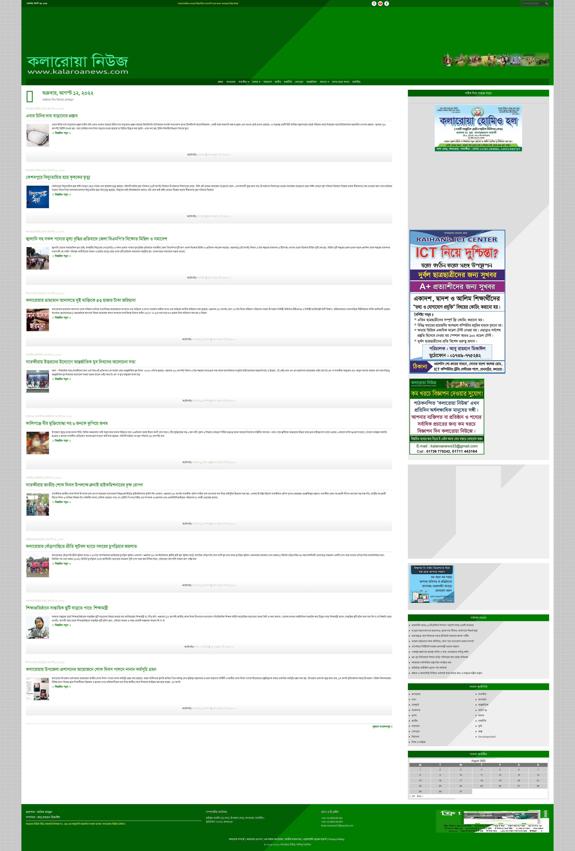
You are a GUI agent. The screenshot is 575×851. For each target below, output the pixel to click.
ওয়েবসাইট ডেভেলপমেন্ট (314, 839)
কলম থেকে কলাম (340, 81)
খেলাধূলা (299, 81)
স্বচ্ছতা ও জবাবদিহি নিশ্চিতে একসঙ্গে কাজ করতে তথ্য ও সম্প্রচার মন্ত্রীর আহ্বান (447, 673)
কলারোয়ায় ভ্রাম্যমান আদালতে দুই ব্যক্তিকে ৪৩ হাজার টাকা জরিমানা (81, 300)
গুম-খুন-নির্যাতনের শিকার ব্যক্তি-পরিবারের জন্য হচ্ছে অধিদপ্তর (440, 657)
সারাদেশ (268, 81)
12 (500, 775)
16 (440, 780)
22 (420, 785)
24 (461, 785)
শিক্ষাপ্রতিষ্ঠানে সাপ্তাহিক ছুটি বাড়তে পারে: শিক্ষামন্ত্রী (67, 607)
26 (500, 785)
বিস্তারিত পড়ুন (61, 133)
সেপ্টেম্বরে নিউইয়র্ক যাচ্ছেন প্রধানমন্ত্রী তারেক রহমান (435, 646)
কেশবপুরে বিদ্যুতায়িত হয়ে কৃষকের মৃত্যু (58, 177)
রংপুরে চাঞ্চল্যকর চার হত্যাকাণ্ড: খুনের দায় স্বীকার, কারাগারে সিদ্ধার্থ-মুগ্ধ (444, 630)
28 (538, 785)
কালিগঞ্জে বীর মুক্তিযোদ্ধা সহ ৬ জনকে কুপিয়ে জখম (67, 423)
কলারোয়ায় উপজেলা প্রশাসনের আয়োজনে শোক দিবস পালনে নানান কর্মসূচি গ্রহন (91, 669)
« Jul (412, 796)
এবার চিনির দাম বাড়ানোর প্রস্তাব (52, 115)
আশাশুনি (482, 699)
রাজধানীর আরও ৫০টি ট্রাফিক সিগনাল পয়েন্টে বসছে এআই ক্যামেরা (443, 625)
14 (538, 775)
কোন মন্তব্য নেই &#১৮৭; (219, 154)
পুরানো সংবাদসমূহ (381, 726)
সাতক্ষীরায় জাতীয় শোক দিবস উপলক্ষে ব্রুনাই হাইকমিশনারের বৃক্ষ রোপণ (84, 484)
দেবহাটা (415, 704)
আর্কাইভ (356, 81)
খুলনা (414, 715)
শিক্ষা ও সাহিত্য (201, 646)
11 (481, 775)
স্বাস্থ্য (480, 731)
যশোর (255, 81)
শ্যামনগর (416, 710)
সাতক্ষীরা (243, 81)
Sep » (420, 796)
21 (538, 780)
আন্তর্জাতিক (311, 81)
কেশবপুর (201, 216)
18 (481, 780)
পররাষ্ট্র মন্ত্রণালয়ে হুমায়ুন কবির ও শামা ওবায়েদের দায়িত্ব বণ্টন (440, 651)
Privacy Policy (336, 839)
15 (420, 780)
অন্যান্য (323, 81)
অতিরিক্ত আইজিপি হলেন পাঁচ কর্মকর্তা (429, 667)
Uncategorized (486, 736)
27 (519, 785)
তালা (414, 699)
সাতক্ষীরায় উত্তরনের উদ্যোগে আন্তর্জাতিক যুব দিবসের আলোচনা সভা (80, 361)
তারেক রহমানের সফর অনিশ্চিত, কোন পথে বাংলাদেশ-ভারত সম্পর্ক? (443, 641)
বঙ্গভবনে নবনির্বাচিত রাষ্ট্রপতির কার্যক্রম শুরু (431, 662)
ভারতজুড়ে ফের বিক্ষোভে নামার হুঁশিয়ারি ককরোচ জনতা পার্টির (440, 635)
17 (461, 780)
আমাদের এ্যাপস (254, 839)
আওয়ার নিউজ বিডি (35, 824)
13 (519, 775)
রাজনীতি (288, 81)
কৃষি (480, 726)
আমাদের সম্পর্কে (236, 839)
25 (481, 785)
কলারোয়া (231, 81)
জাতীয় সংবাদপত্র (293, 839)
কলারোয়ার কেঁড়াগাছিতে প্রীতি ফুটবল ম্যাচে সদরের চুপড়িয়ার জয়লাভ (81, 546)
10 (461, 775)
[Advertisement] (287, 29)
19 (500, 780)
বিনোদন (415, 736)
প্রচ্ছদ (220, 81)
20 (519, 780)
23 (440, 785)
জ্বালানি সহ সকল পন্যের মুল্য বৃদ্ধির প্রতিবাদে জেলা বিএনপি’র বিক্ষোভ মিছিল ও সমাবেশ (96, 238)
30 (440, 791)
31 (461, 791)
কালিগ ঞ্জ (206, 462)
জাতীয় (278, 81)
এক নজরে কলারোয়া (273, 839)
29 (420, 791)
